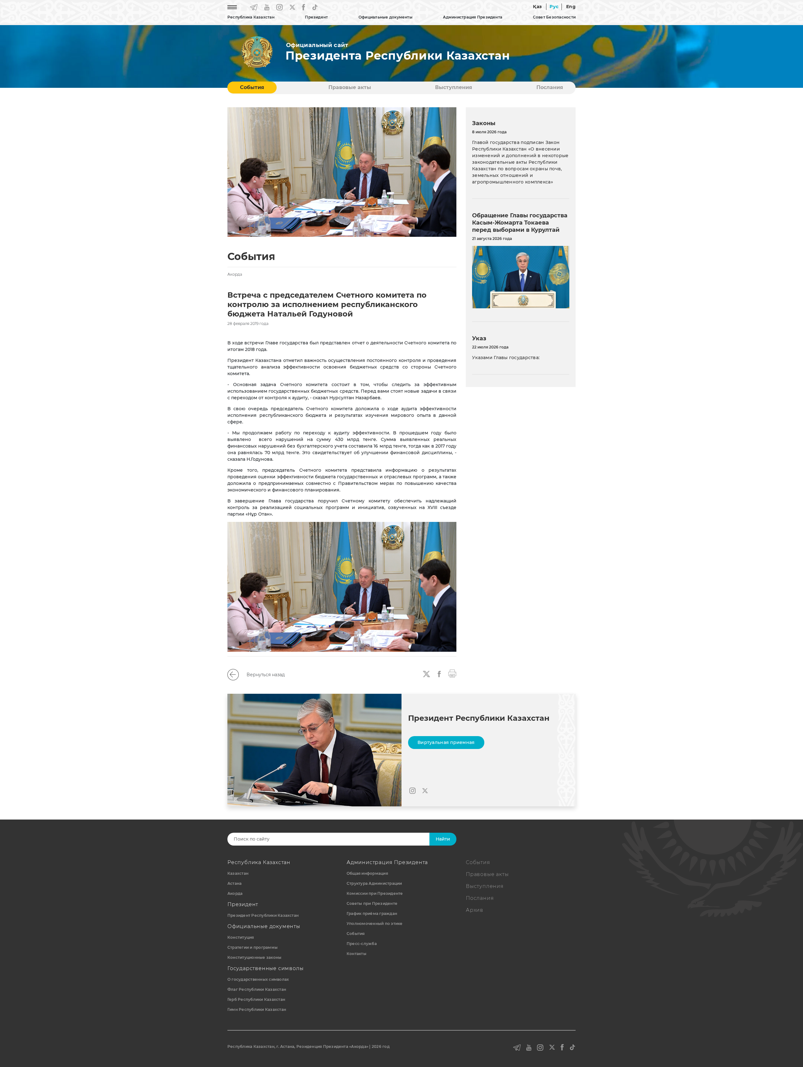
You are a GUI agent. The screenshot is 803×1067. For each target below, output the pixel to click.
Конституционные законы (254, 957)
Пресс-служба (362, 943)
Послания (549, 87)
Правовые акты (349, 87)
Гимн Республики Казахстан (256, 1009)
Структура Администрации (374, 883)
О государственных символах (258, 979)
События (252, 87)
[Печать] (452, 673)
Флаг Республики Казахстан (256, 989)
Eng (571, 6)
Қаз (537, 6)
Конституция (240, 937)
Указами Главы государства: (506, 357)
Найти (443, 839)
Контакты (356, 953)
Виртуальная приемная (446, 742)
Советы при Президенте (372, 903)
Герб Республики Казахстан (256, 999)
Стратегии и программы (252, 947)
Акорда (234, 893)
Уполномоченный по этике (375, 923)
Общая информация (367, 873)
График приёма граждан (372, 913)
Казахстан (237, 873)
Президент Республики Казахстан (263, 915)
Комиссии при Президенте (375, 893)
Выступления (453, 87)
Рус (554, 6)
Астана (234, 883)
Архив (474, 910)
